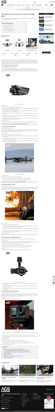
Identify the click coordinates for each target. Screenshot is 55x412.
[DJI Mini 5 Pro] (7, 43)
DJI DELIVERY (24, 401)
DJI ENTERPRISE (24, 395)
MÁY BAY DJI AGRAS (25, 398)
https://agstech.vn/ (10, 354)
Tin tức (21, 9)
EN (52, 4)
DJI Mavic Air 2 (33, 121)
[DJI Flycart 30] (19, 43)
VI (51, 4)
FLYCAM (23, 397)
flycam (9, 68)
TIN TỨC (33, 4)
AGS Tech (5, 344)
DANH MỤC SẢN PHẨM (11, 4)
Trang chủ (17, 9)
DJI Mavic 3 (26, 121)
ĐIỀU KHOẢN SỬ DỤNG (36, 398)
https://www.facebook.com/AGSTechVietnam (15, 356)
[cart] (46, 5)
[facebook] (47, 389)
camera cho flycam (4, 61)
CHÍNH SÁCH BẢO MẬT (37, 397)
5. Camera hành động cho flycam (8, 30)
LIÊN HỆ (23, 406)
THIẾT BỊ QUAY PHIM (25, 400)
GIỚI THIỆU (18, 4)
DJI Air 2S (29, 121)
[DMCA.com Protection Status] (5, 408)
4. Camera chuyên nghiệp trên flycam (9, 29)
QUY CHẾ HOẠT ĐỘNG (36, 395)
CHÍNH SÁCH (28, 4)
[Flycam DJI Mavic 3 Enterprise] (31, 43)
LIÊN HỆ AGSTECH (39, 4)
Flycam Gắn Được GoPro (11, 181)
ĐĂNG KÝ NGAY (46, 52)
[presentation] (1, 47)
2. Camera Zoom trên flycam (7, 26)
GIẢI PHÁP (22, 4)
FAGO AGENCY (38, 411)
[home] (3, 1)
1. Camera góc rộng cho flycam (8, 25)
